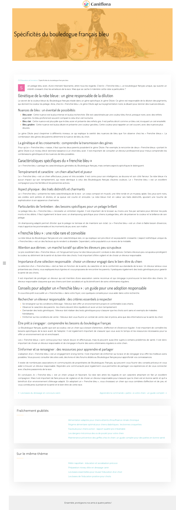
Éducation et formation (29, 80)
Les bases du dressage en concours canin (40, 393)
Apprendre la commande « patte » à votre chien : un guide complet (132, 393)
